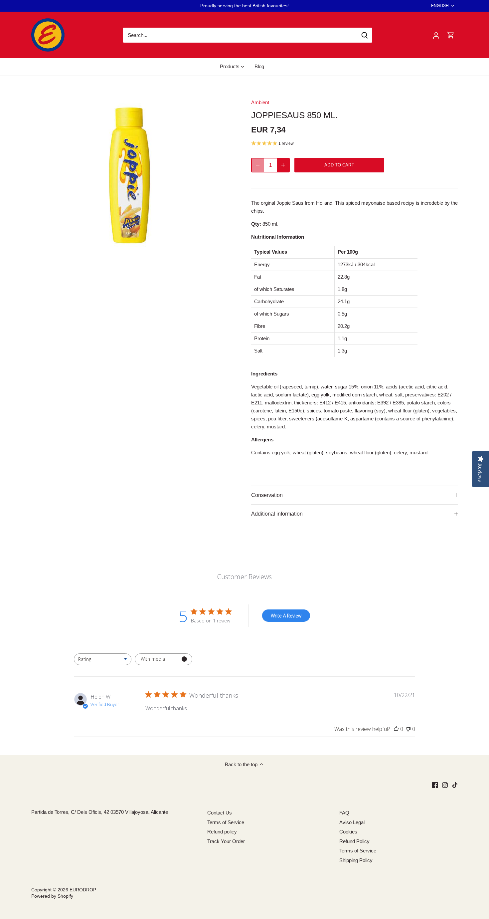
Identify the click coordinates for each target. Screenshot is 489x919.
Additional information (277, 514)
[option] (133, 175)
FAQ (344, 812)
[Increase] (283, 165)
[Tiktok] (455, 784)
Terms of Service (225, 822)
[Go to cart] (451, 35)
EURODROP (83, 889)
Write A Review (286, 615)
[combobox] (102, 659)
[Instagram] (445, 784)
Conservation (267, 495)
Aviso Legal (352, 822)
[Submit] (364, 35)
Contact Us (219, 812)
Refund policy (222, 831)
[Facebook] (435, 784)
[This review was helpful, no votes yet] (396, 729)
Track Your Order (226, 841)
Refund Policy (354, 841)
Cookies (348, 831)
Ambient (260, 102)
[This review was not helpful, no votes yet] (408, 729)
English (440, 5)
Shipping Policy (356, 860)
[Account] (436, 35)
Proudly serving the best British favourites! (244, 5)
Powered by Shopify (52, 896)
